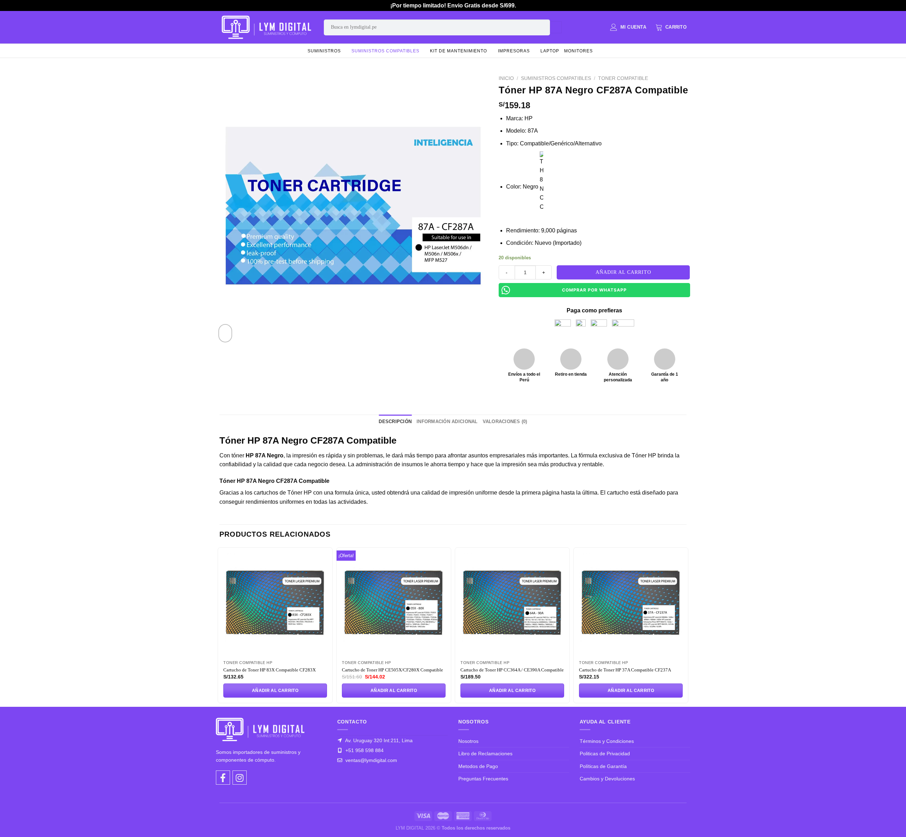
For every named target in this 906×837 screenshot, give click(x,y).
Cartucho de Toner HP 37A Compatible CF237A (625, 670)
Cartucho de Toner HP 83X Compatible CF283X (269, 670)
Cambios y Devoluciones (607, 778)
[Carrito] (671, 27)
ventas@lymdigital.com (370, 760)
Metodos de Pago (478, 766)
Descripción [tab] (395, 421)
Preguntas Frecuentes (483, 778)
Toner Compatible (623, 78)
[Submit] (556, 27)
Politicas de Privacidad (605, 753)
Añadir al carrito (623, 272)
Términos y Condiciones (607, 741)
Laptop (549, 50)
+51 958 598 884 (364, 750)
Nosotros (468, 741)
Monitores (578, 50)
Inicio (506, 78)
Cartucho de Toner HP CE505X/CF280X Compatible (392, 670)
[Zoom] (225, 333)
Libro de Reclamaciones (485, 753)
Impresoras (514, 50)
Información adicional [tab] (447, 421)
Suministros (324, 50)
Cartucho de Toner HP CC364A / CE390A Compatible (512, 670)
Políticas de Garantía (603, 766)
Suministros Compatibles (385, 50)
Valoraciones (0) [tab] (505, 421)
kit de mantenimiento (458, 50)
